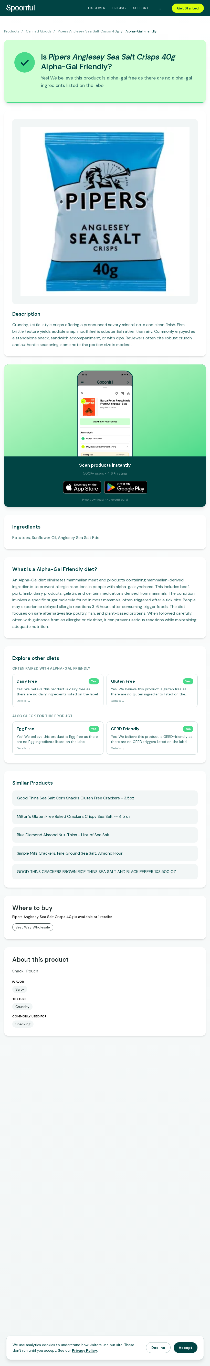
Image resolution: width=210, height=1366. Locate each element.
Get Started (188, 8)
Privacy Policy (84, 1350)
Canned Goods (38, 31)
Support (140, 8)
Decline (158, 1347)
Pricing (119, 8)
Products (11, 31)
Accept (185, 1347)
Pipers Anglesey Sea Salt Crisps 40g (88, 31)
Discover (97, 8)
